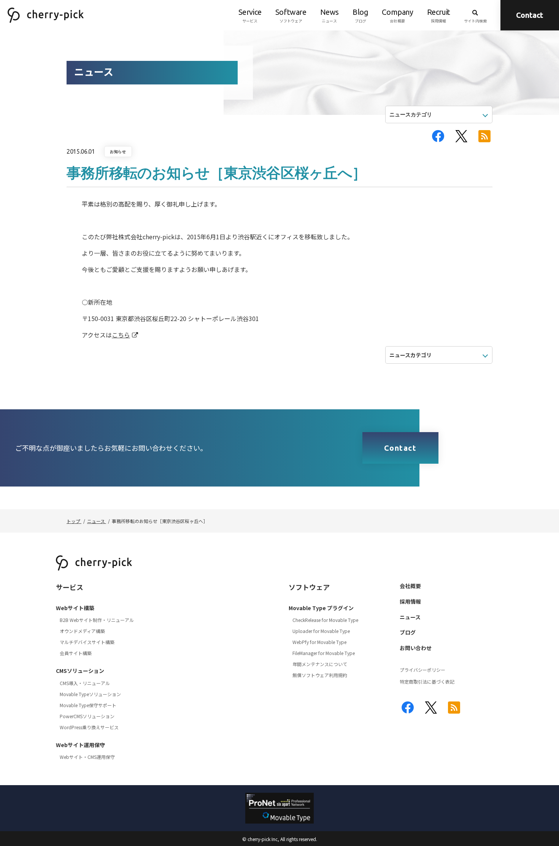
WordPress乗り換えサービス (89, 727)
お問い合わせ (416, 648)
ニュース (329, 16)
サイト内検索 (475, 21)
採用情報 (438, 16)
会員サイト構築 (76, 653)
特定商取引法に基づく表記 (427, 681)
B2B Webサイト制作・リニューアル (97, 620)
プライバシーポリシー (422, 669)
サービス (250, 16)
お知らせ (118, 151)
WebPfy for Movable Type (319, 642)
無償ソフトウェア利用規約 (319, 675)
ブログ (360, 16)
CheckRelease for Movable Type (325, 620)
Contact (529, 15)
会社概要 (397, 16)
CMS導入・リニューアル (85, 683)
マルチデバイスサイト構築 (87, 642)
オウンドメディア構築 (82, 631)
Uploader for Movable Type (321, 631)
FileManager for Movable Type (323, 653)
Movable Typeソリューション (90, 694)
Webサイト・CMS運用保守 (87, 757)
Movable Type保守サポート (88, 705)
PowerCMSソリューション (87, 716)
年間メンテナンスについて (319, 664)
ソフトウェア (290, 16)
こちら (121, 334)
